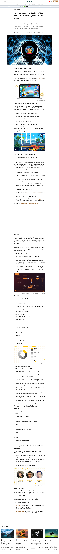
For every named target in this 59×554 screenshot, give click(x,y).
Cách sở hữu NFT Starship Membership (29, 203)
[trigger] (8, 1)
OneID (39, 192)
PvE (27, 113)
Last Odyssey (19, 505)
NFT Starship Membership (31, 192)
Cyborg (41, 78)
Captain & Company (20, 511)
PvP (26, 118)
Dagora (39, 199)
